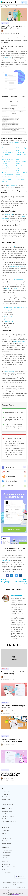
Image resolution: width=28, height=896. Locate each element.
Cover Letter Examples (7, 813)
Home (2, 5)
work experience (18, 279)
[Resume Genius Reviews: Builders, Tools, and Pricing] (14, 657)
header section (8, 214)
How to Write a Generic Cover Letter (21, 581)
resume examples (12, 185)
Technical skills (8, 311)
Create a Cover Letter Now (8, 824)
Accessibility (22, 882)
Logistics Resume (21, 154)
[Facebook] (7, 575)
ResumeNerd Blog (6, 843)
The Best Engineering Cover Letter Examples (6, 582)
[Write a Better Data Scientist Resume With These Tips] (14, 756)
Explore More (15, 894)
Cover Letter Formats (7, 818)
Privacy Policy (16, 882)
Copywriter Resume (7, 159)
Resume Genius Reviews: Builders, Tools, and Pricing (13, 673)
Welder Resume (20, 179)
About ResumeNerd (7, 850)
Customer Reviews (6, 852)
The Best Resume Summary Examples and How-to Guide (11, 740)
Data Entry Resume (7, 166)
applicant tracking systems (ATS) (18, 266)
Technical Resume (21, 177)
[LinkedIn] (11, 575)
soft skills (15, 288)
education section (10, 371)
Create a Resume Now (7, 804)
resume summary (10, 246)
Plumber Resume (21, 166)
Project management (9, 309)
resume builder (8, 57)
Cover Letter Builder (7, 811)
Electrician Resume (7, 177)
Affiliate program (6, 855)
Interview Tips (5, 835)
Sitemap (14, 884)
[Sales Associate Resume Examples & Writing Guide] (14, 689)
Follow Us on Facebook (8, 857)
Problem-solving (8, 316)
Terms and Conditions (7, 882)
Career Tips (5, 841)
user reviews (10, 568)
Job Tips (4, 833)
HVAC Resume (20, 152)
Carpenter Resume (7, 152)
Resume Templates (7, 796)
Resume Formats (6, 799)
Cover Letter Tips (6, 838)
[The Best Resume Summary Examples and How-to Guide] (14, 722)
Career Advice (8, 5)
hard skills (7, 288)
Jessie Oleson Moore (16, 595)
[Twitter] (16, 575)
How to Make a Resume (8, 802)
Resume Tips (5, 23)
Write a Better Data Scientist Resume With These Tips (11, 774)
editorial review (6, 560)
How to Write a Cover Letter (9, 821)
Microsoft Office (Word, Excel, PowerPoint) (15, 307)
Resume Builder (6, 791)
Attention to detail (8, 320)
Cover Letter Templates (8, 816)
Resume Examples (16, 5)
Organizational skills (9, 321)
